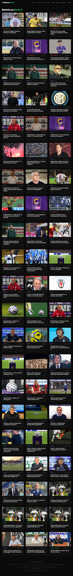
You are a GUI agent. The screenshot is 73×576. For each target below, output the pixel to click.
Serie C (43, 2)
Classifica (58, 2)
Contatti (69, 2)
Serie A (34, 2)
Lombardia (8, 2)
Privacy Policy (62, 564)
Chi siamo (50, 564)
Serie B (38, 2)
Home (9, 564)
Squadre (64, 2)
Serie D (48, 2)
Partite (52, 2)
